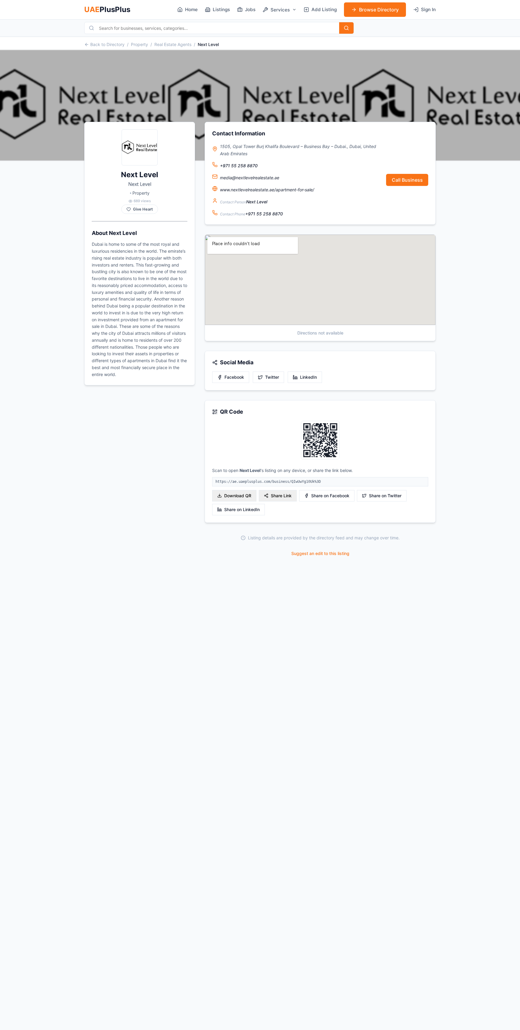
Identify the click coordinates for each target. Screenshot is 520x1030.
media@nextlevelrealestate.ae (249, 177)
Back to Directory (107, 44)
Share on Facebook (330, 495)
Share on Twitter (385, 495)
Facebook (234, 377)
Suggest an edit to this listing (320, 553)
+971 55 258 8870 (239, 165)
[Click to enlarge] (320, 440)
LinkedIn (308, 377)
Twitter (272, 377)
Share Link (281, 495)
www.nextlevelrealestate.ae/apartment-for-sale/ (267, 189)
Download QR (237, 495)
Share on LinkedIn (242, 509)
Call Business (407, 180)
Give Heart (143, 209)
